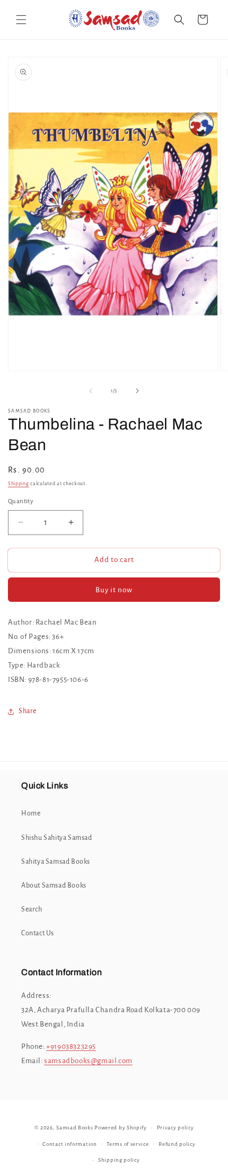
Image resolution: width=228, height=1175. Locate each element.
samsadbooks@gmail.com (88, 1061)
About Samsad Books (53, 885)
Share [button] (28, 711)
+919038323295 (71, 1046)
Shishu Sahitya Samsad (56, 837)
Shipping (18, 483)
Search (31, 909)
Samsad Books (74, 1127)
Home (30, 813)
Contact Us (37, 933)
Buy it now (114, 590)
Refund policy (177, 1144)
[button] (21, 19)
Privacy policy (175, 1127)
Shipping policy (119, 1160)
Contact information (69, 1144)
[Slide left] (90, 390)
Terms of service (127, 1144)
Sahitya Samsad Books (55, 861)
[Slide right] (137, 390)
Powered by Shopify (120, 1127)
